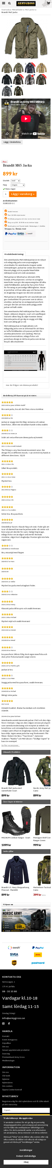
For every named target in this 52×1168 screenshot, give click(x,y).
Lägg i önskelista (12, 142)
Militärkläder (17, 10)
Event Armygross (9, 1040)
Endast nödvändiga (26, 1156)
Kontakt (5, 1036)
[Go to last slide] (3, 777)
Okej (26, 1162)
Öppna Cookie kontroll (12, 1090)
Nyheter (6, 1079)
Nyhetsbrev (7, 1083)
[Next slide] (48, 777)
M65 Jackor (30, 10)
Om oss (5, 1047)
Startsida (5, 10)
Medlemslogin (8, 1061)
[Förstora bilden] (26, 38)
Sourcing (6, 1054)
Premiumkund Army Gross (13, 1057)
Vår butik (6, 1076)
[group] (16, 776)
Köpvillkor (6, 1043)
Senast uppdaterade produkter (16, 1050)
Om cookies (7, 1086)
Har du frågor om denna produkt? (22, 385)
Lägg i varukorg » (23, 194)
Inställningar (26, 1150)
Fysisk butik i (25, 226)
